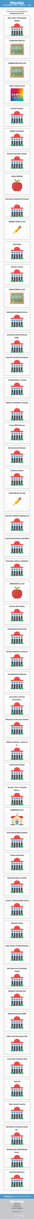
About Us (17, 1205)
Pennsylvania (9, 9)
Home (2, 9)
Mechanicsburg (19, 9)
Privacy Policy (17, 1206)
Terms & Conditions (17, 1208)
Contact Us (17, 1203)
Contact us (8, 1196)
